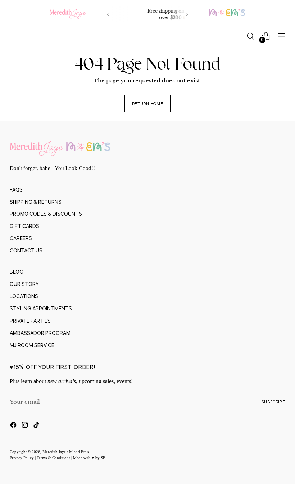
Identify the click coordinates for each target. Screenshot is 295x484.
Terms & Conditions (54, 458)
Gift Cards (24, 226)
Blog (16, 271)
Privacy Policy (22, 458)
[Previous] (108, 14)
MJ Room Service (32, 345)
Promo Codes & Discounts (46, 213)
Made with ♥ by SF (89, 458)
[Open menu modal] (281, 36)
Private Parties (30, 320)
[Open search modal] (250, 36)
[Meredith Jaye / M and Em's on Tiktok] (37, 426)
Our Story (24, 284)
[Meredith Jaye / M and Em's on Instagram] (25, 426)
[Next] (187, 14)
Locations (24, 296)
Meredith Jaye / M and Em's (65, 451)
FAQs (16, 189)
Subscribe (273, 401)
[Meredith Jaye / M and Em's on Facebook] (14, 426)
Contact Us (26, 250)
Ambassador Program (40, 333)
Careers (21, 238)
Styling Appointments (41, 308)
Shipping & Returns (36, 201)
